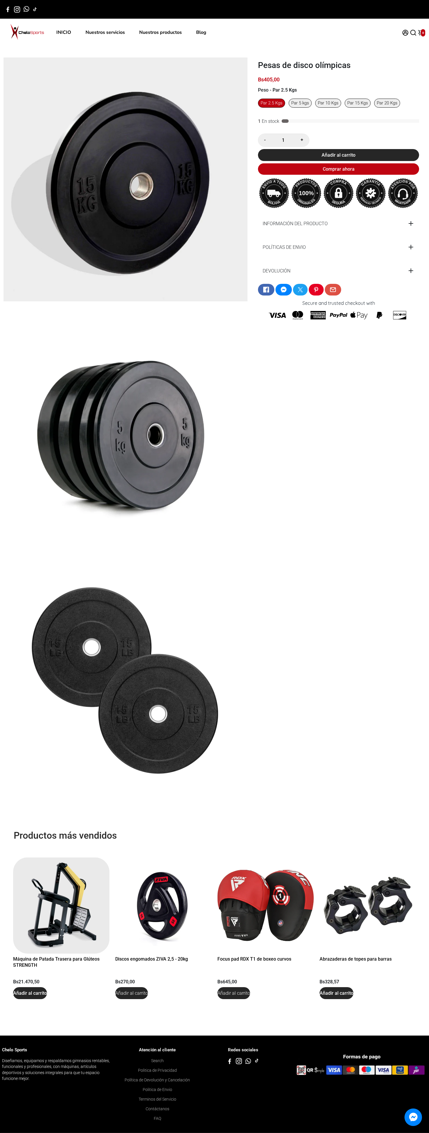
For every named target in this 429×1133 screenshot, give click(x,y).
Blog (201, 32)
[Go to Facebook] (8, 9)
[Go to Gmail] (333, 290)
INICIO (63, 32)
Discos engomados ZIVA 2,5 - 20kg (151, 959)
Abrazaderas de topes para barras (356, 959)
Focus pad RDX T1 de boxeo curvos (254, 959)
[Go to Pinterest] (316, 290)
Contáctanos (157, 1108)
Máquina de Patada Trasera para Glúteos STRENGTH (56, 962)
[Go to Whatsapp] (26, 9)
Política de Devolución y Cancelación (157, 1080)
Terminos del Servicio (157, 1099)
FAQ (157, 1118)
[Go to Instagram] (17, 9)
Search (157, 1060)
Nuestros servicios (105, 32)
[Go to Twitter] (300, 290)
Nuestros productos (160, 32)
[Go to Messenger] (283, 290)
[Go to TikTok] (35, 9)
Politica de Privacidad (157, 1070)
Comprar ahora (339, 169)
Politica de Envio (157, 1089)
